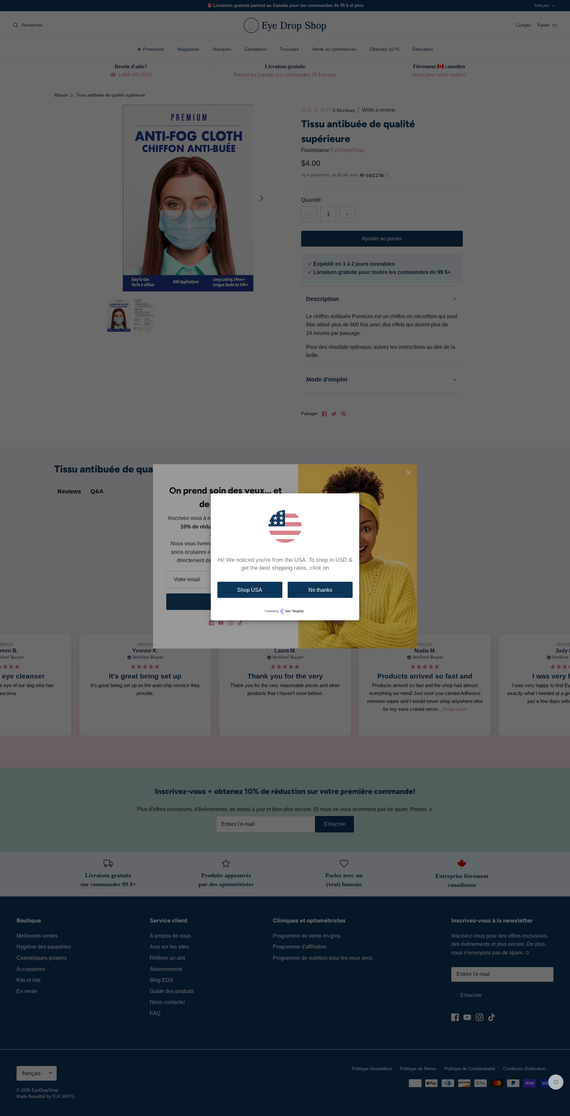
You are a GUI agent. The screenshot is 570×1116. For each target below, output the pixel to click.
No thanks (320, 589)
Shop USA (249, 589)
